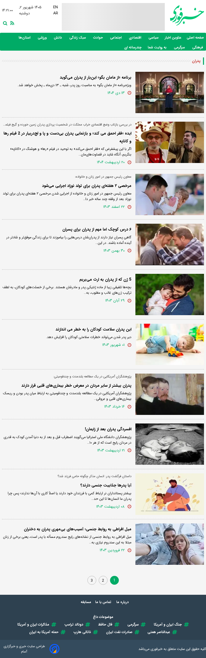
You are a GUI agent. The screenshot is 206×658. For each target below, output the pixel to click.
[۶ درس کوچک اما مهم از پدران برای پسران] (169, 244)
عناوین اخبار (173, 37)
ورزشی (42, 37)
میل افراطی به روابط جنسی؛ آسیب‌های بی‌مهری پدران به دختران (77, 529)
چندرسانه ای (133, 47)
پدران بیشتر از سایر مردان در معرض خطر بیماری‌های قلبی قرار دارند (76, 385)
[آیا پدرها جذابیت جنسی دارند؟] (169, 494)
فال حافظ (105, 624)
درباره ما (123, 602)
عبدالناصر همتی (158, 632)
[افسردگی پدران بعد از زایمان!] (169, 444)
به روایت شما (158, 47)
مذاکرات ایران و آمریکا (33, 624)
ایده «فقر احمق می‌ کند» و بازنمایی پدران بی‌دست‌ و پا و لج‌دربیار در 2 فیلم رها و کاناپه (67, 137)
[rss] (11, 22)
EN (55, 7)
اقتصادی (135, 37)
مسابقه (86, 602)
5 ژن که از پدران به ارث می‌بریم (105, 279)
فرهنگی (198, 47)
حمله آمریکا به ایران (44, 632)
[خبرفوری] (184, 15)
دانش (58, 37)
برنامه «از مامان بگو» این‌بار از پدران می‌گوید (95, 77)
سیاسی (154, 37)
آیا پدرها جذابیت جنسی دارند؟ (105, 485)
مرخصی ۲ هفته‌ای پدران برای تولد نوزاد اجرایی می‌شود (86, 186)
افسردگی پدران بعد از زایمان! (108, 429)
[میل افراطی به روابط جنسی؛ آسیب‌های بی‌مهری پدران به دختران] (169, 544)
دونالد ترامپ (73, 624)
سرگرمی (180, 47)
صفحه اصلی (195, 37)
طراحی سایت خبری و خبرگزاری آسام (24, 649)
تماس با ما (103, 602)
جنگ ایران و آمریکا (168, 624)
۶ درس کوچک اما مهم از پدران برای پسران (96, 229)
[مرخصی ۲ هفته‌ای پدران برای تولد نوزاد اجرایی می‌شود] (169, 194)
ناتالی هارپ (82, 632)
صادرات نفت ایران (119, 632)
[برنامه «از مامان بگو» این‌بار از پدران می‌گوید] (169, 92)
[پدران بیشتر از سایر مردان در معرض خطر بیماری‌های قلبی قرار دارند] (169, 394)
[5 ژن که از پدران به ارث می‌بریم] (169, 294)
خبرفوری (156, 649)
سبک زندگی (78, 37)
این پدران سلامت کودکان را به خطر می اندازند (93, 329)
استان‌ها (25, 37)
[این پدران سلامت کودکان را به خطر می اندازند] (169, 344)
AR (55, 13)
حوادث (98, 37)
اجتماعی (116, 37)
